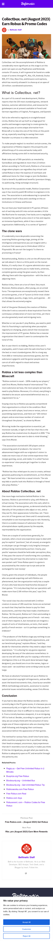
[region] (26, 919)
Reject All (26, 936)
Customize (26, 929)
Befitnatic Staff (15, 29)
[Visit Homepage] (28, 4)
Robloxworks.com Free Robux (20, 789)
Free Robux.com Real (16, 793)
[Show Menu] (3, 4)
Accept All (26, 922)
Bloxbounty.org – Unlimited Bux (20, 780)
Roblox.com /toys (14, 797)
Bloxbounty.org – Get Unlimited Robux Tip (25, 784)
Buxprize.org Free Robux (17, 776)
